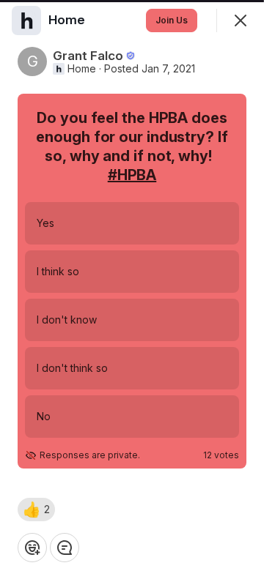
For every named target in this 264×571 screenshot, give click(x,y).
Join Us (171, 20)
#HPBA (132, 175)
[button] (36, 509)
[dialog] (132, 285)
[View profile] (26, 20)
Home (81, 69)
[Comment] (64, 547)
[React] (32, 547)
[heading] (68, 20)
